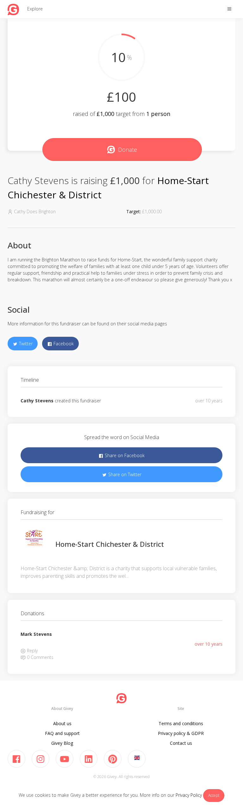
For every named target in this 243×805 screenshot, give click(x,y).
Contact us (181, 743)
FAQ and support (62, 733)
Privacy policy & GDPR (181, 733)
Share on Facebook (124, 455)
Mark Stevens (36, 634)
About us (62, 723)
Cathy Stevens (37, 401)
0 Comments (39, 657)
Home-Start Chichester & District (109, 544)
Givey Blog (62, 743)
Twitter (25, 344)
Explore (35, 9)
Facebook (63, 344)
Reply (32, 651)
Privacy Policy (189, 795)
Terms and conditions (181, 723)
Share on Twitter (124, 474)
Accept (213, 795)
